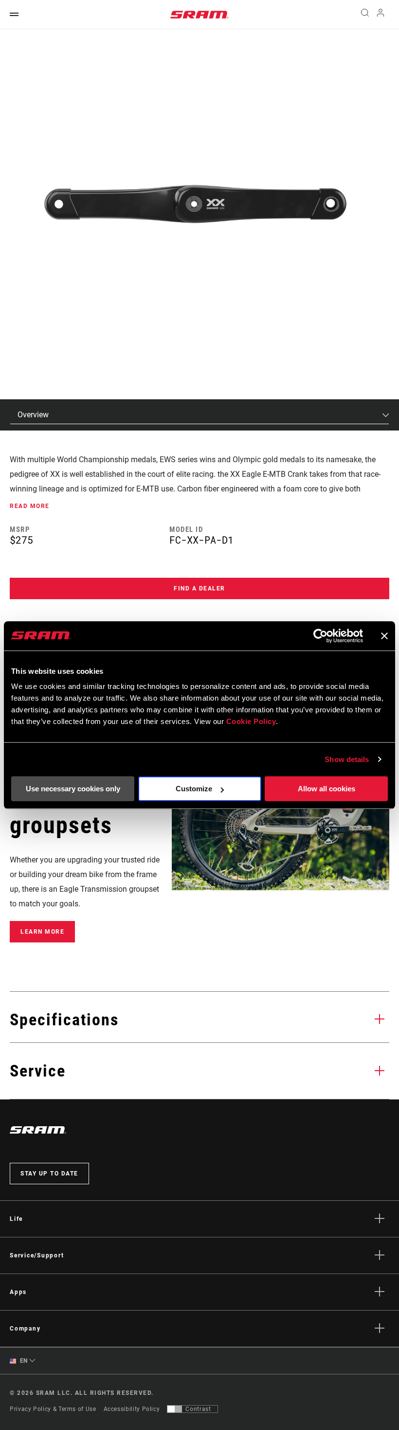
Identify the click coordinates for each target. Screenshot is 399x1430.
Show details (347, 759)
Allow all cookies (326, 788)
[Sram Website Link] (199, 15)
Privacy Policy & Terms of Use (53, 1409)
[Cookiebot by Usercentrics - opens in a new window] (320, 635)
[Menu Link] (14, 15)
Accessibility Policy (132, 1409)
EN (23, 1360)
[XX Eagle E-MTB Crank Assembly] (194, 207)
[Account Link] (380, 15)
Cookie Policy (251, 721)
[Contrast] (174, 1409)
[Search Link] (365, 14)
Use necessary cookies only (73, 788)
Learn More (42, 931)
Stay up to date (49, 1173)
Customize (194, 788)
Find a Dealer (199, 588)
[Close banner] (384, 635)
